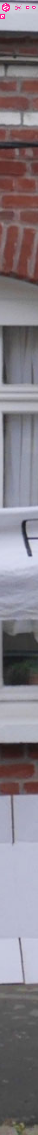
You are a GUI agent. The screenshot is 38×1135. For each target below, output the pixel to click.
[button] (2, 16)
